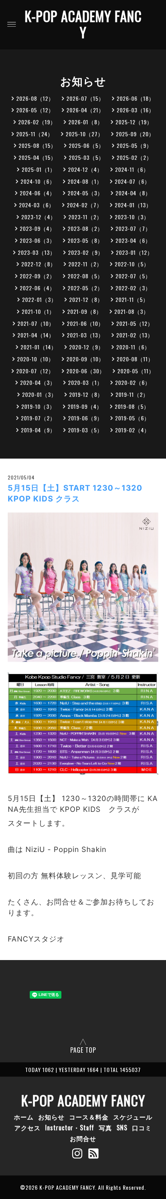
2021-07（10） (35, 323)
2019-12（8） (86, 394)
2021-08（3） (131, 311)
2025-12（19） (133, 122)
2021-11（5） (132, 299)
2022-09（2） (37, 276)
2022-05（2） (85, 288)
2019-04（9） (38, 430)
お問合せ (83, 1138)
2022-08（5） (85, 276)
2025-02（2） (134, 157)
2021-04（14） (35, 335)
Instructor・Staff (69, 1127)
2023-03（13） (37, 252)
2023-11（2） (85, 217)
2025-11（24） (34, 134)
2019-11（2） (132, 394)
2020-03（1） (85, 382)
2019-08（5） (132, 406)
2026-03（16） (135, 110)
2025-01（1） (39, 169)
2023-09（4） (37, 228)
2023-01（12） (134, 252)
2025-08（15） (37, 145)
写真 (105, 1127)
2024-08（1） (85, 181)
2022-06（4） (37, 288)
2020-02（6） (133, 382)
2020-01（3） (39, 394)
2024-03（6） (36, 205)
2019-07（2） (38, 418)
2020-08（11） (135, 359)
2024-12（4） (85, 169)
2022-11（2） (85, 264)
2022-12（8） (38, 264)
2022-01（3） (39, 299)
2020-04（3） (38, 382)
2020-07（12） (35, 371)
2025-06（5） (86, 145)
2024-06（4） (37, 193)
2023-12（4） (38, 217)
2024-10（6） (37, 181)
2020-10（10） (35, 359)
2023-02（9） (85, 252)
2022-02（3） (133, 288)
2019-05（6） (132, 418)
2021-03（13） (85, 335)
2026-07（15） (85, 98)
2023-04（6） (133, 240)
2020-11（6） (133, 347)
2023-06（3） (37, 240)
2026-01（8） (85, 122)
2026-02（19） (37, 122)
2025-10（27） (84, 134)
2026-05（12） (35, 110)
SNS (122, 1127)
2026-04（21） (85, 110)
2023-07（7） (133, 228)
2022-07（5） (133, 276)
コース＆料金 (88, 1116)
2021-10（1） (38, 311)
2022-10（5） (132, 264)
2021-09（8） (84, 311)
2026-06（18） (135, 98)
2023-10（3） (132, 217)
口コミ (142, 1127)
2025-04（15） (37, 157)
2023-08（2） (85, 228)
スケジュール (132, 1116)
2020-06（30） (85, 371)
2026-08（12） (35, 98)
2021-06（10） (85, 323)
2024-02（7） (84, 205)
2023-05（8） (85, 240)
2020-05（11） (135, 371)
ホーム (24, 1116)
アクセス (27, 1127)
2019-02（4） (132, 430)
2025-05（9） (134, 145)
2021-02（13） (134, 335)
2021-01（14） (38, 347)
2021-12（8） (86, 299)
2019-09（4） (85, 406)
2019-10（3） (38, 406)
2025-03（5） (86, 157)
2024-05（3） (85, 193)
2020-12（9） (86, 347)
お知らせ (51, 1116)
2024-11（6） (132, 169)
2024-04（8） (133, 193)
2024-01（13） (133, 205)
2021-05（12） (134, 323)
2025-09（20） (135, 134)
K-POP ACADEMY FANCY (83, 24)
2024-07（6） (132, 181)
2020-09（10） (85, 359)
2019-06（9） (85, 418)
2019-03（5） (85, 430)
